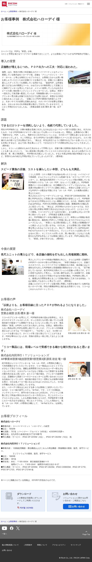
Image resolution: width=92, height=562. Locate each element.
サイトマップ (76, 545)
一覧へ (4, 534)
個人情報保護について (10, 545)
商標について (42, 545)
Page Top (86, 534)
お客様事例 (13, 11)
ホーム (3, 11)
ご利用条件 (28, 545)
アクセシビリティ (59, 545)
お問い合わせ (7, 550)
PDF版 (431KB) (26, 508)
